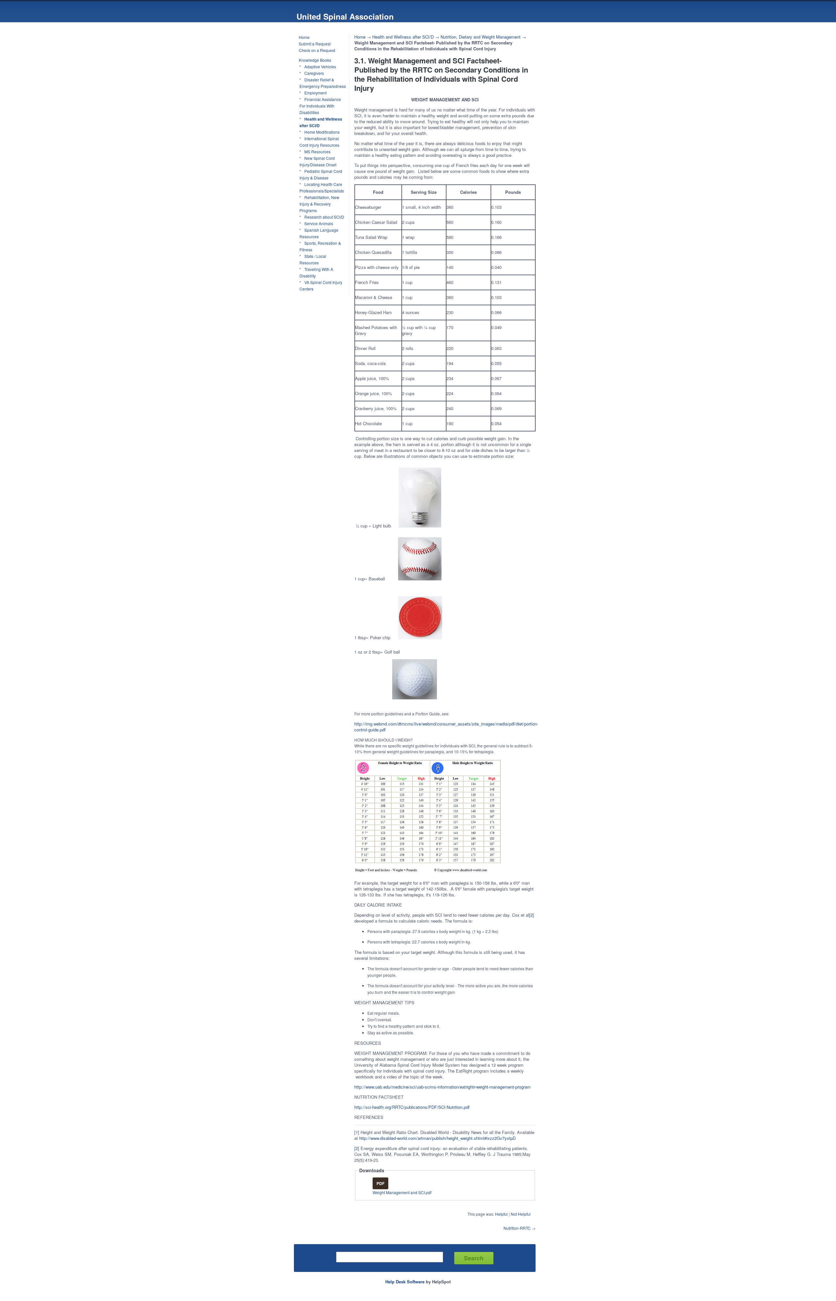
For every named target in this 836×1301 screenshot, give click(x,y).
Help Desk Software (405, 1281)
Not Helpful (521, 1214)
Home (304, 37)
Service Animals (318, 223)
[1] (356, 1132)
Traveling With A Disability (316, 272)
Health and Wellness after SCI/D (320, 122)
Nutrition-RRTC (517, 1228)
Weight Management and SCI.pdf (402, 1192)
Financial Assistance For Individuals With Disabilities (320, 105)
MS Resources (317, 151)
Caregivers (314, 73)
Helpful (501, 1214)
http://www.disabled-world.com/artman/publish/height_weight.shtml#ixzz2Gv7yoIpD (437, 1138)
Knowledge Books (315, 60)
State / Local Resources (312, 259)
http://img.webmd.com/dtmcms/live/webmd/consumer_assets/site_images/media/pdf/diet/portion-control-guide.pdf (446, 727)
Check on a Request (317, 50)
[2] (531, 915)
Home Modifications (322, 132)
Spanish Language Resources (318, 233)
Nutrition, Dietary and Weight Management (481, 37)
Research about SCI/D (324, 217)
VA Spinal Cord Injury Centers (320, 285)
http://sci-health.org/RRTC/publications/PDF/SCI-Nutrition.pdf (412, 1107)
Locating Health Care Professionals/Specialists (321, 187)
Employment (315, 92)
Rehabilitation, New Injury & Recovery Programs (319, 203)
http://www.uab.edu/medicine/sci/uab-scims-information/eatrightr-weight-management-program (442, 1087)
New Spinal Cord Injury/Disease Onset (317, 161)
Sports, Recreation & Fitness (320, 246)
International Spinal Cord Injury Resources (319, 142)
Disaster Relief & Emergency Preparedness (322, 83)
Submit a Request (314, 43)
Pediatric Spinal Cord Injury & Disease (320, 174)
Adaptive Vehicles (320, 66)
